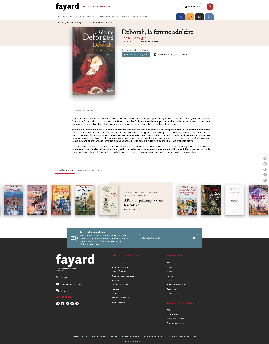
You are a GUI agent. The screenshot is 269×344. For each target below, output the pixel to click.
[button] (192, 6)
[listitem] (57, 303)
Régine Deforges (134, 38)
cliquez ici (97, 244)
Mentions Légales (80, 336)
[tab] (58, 16)
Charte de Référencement (153, 336)
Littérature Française (75, 22)
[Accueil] (67, 6)
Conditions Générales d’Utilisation (104, 336)
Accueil (61, 22)
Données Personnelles (130, 336)
